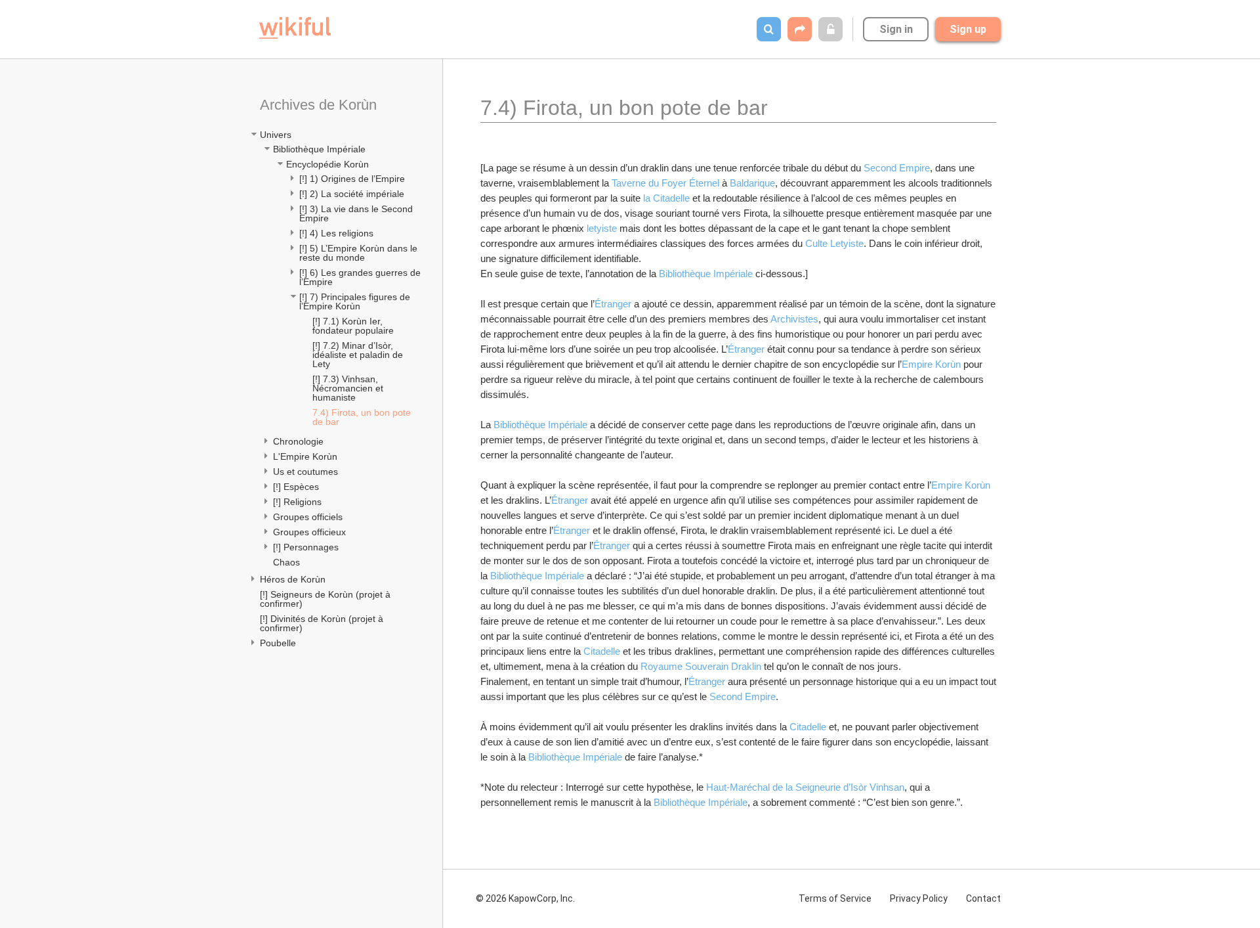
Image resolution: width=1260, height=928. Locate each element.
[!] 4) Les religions (336, 233)
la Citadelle (667, 198)
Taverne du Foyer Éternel (667, 182)
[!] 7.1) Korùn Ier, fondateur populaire (353, 326)
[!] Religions (297, 502)
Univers (275, 134)
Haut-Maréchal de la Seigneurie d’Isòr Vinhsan (805, 787)
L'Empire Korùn (305, 456)
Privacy (919, 898)
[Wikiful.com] (295, 28)
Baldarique (752, 182)
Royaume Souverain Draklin (702, 666)
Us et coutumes (305, 471)
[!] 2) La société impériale (351, 193)
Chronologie (298, 441)
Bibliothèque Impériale (319, 149)
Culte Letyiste (834, 243)
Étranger (614, 303)
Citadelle (603, 651)
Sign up (968, 29)
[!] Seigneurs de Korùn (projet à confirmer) (326, 599)
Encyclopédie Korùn (327, 164)
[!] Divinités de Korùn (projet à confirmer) (323, 623)
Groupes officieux (309, 532)
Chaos (286, 562)
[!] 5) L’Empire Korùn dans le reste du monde (359, 253)
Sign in (896, 29)
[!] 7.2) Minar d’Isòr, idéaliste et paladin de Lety (359, 354)
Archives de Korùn (318, 105)
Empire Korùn (932, 364)
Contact (983, 898)
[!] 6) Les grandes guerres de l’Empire (361, 277)
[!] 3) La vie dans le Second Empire (357, 213)
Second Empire (897, 167)
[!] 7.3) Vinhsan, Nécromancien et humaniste (349, 388)
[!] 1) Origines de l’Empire (352, 178)
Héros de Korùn (293, 579)
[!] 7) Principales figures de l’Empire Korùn (356, 301)
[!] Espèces (296, 486)
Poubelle (278, 643)
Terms (835, 898)
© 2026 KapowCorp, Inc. (525, 898)
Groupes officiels (308, 517)
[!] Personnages (306, 547)
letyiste (603, 228)
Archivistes (794, 318)
